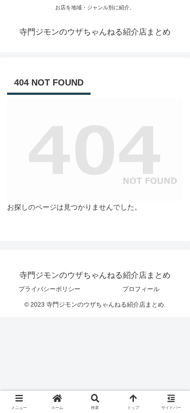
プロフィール (141, 288)
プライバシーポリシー (49, 288)
